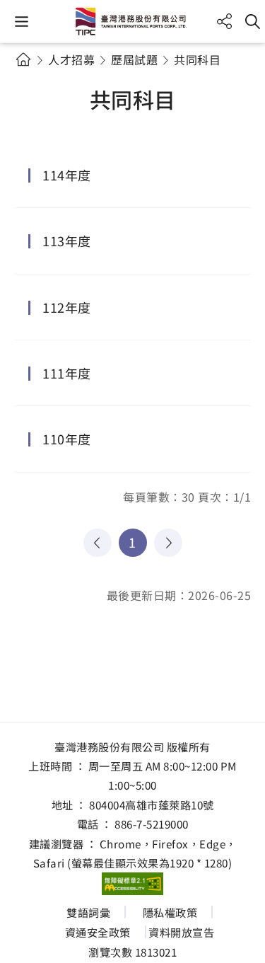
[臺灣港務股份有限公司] (133, 21)
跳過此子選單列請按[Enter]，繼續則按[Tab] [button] (35, 76)
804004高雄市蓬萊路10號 (151, 804)
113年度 (66, 240)
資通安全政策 (98, 931)
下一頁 (168, 543)
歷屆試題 (134, 59)
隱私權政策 (170, 912)
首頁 (23, 59)
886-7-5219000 (151, 823)
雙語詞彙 (88, 912)
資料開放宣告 (181, 931)
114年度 (66, 175)
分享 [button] (224, 21)
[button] (21, 21)
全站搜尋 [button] (252, 21)
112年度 (66, 307)
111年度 (66, 373)
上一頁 (97, 543)
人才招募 (71, 59)
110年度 (66, 438)
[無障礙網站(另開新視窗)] (133, 883)
